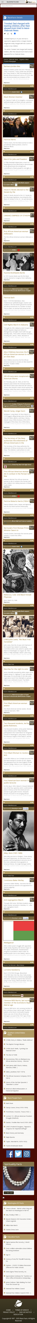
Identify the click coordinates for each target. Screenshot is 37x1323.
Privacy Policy (9, 1312)
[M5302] (18, 1198)
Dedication (18, 1314)
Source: (10, 89)
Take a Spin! (9, 1193)
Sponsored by (12, 92)
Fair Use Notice (25, 1312)
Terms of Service (22, 1310)
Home (8, 1310)
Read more (7, 82)
